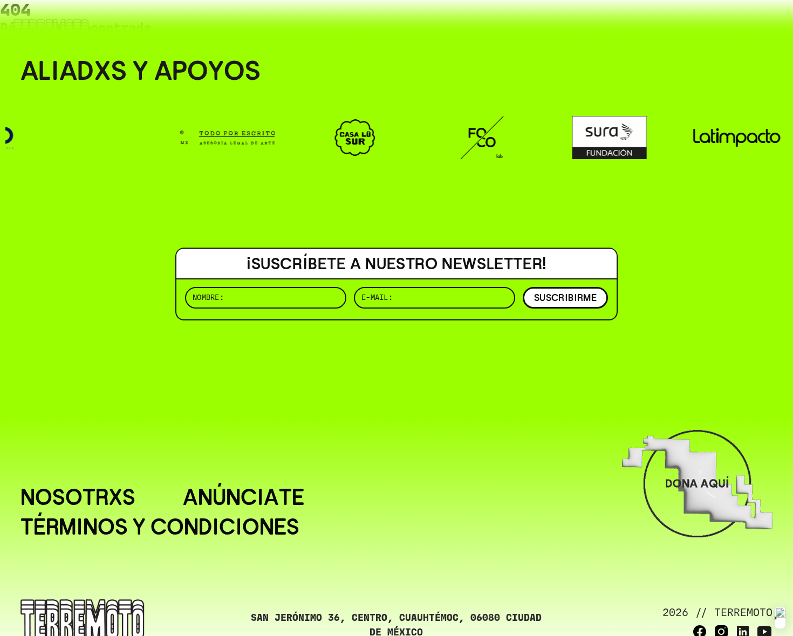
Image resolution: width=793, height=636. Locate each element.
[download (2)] (780, 617)
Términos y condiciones (159, 527)
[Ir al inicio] (51, 30)
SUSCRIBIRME (565, 297)
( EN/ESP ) (734, 24)
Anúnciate (243, 497)
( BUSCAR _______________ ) (593, 24)
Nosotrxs (77, 497)
